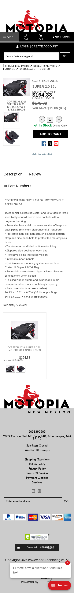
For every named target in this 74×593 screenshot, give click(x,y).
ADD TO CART (50, 134)
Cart (41, 39)
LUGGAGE (9, 69)
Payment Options (37, 477)
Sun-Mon (37, 445)
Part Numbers (19, 186)
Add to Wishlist (42, 154)
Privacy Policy (37, 468)
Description (13, 174)
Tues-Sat (37, 450)
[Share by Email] (56, 143)
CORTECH (46, 69)
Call (26, 39)
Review (35, 174)
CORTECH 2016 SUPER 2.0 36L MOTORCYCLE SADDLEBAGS (25, 348)
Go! (65, 56)
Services (37, 482)
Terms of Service (37, 473)
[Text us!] (59, 586)
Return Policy (37, 464)
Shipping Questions (37, 459)
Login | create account (39, 46)
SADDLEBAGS (27, 69)
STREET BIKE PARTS (17, 66)
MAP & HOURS (61, 37)
